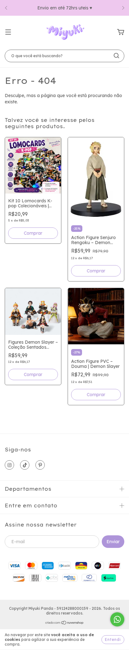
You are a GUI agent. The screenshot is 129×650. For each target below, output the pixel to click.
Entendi (113, 639)
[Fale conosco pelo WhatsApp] (117, 619)
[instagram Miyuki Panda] (9, 465)
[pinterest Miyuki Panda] (40, 465)
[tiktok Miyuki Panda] (24, 465)
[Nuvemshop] (64, 623)
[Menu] (8, 32)
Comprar (33, 233)
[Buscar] (116, 56)
